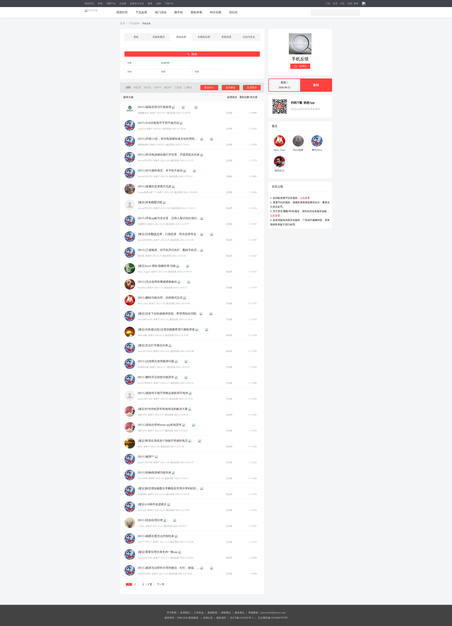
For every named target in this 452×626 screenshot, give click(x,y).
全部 (129, 63)
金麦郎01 (142, 224)
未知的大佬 (143, 367)
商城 (100, 3)
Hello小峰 (142, 335)
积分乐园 (215, 12)
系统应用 (181, 37)
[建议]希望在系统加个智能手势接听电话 (163, 440)
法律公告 (208, 617)
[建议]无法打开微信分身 (153, 345)
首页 (122, 23)
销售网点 (226, 612)
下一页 (160, 584)
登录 (356, 3)
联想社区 (122, 12)
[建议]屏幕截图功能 (150, 202)
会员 (335, 3)
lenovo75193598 (145, 462)
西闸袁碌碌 (143, 144)
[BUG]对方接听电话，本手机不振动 (160, 170)
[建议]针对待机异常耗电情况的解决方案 (163, 409)
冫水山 (141, 526)
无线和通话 (158, 37)
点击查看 (305, 198)
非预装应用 (204, 37)
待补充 (147, 87)
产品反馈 (141, 12)
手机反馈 (146, 23)
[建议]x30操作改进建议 (152, 504)
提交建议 (231, 87)
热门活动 (160, 12)
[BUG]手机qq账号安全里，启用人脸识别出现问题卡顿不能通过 (169, 218)
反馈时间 (165, 63)
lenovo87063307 (145, 208)
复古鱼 (141, 256)
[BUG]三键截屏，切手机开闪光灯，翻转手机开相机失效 (169, 250)
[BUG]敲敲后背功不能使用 (154, 107)
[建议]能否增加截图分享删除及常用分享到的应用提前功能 (169, 488)
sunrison (141, 128)
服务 (150, 3)
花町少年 (142, 415)
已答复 (178, 87)
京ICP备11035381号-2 (241, 617)
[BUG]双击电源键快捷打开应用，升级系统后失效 (169, 154)
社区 (342, 3)
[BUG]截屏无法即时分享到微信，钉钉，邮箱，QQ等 (169, 567)
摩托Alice (317, 150)
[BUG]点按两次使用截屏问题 (156, 361)
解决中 (168, 87)
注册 (349, 3)
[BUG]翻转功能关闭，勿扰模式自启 (160, 297)
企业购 (122, 3)
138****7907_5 (145, 542)
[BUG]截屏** (146, 456)
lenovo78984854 (145, 383)
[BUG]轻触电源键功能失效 (154, 472)
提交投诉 (252, 87)
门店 (328, 3)
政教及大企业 (137, 3)
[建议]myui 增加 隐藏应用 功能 (157, 266)
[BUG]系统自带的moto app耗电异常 (160, 424)
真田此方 (279, 170)
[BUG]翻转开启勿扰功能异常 (156, 377)
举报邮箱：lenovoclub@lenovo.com (267, 612)
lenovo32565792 (145, 160)
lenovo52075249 (145, 558)
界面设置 (226, 37)
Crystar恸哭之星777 (147, 192)
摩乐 (140, 446)
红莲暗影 (142, 494)
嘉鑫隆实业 (143, 113)
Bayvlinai (142, 287)
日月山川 (142, 510)
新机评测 (196, 12)
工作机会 (199, 612)
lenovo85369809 (145, 240)
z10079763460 (144, 573)
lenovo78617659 (145, 399)
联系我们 (185, 612)
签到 (316, 85)
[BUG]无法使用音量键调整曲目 (157, 281)
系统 (135, 37)
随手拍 (178, 12)
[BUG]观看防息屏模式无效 (154, 186)
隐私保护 (221, 617)
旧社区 (233, 12)
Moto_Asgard (144, 272)
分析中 (157, 87)
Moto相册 (298, 150)
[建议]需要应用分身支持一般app (158, 552)
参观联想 (212, 612)
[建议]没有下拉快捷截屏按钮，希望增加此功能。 (168, 313)
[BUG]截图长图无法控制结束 (156, 536)
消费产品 (110, 3)
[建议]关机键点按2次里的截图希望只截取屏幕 (166, 329)
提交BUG (209, 87)
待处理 (137, 87)
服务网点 (240, 612)
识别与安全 (249, 37)
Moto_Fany (143, 303)
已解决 (188, 87)
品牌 (158, 3)
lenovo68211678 (145, 319)
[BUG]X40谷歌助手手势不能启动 (158, 122)
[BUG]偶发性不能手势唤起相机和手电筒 (163, 393)
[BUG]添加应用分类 (150, 520)
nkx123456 (142, 478)
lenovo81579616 (145, 351)
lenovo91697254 (145, 176)
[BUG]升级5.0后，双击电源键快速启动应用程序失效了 (169, 138)
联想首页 (89, 3)
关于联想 (172, 612)
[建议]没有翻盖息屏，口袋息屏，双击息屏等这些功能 (169, 234)
